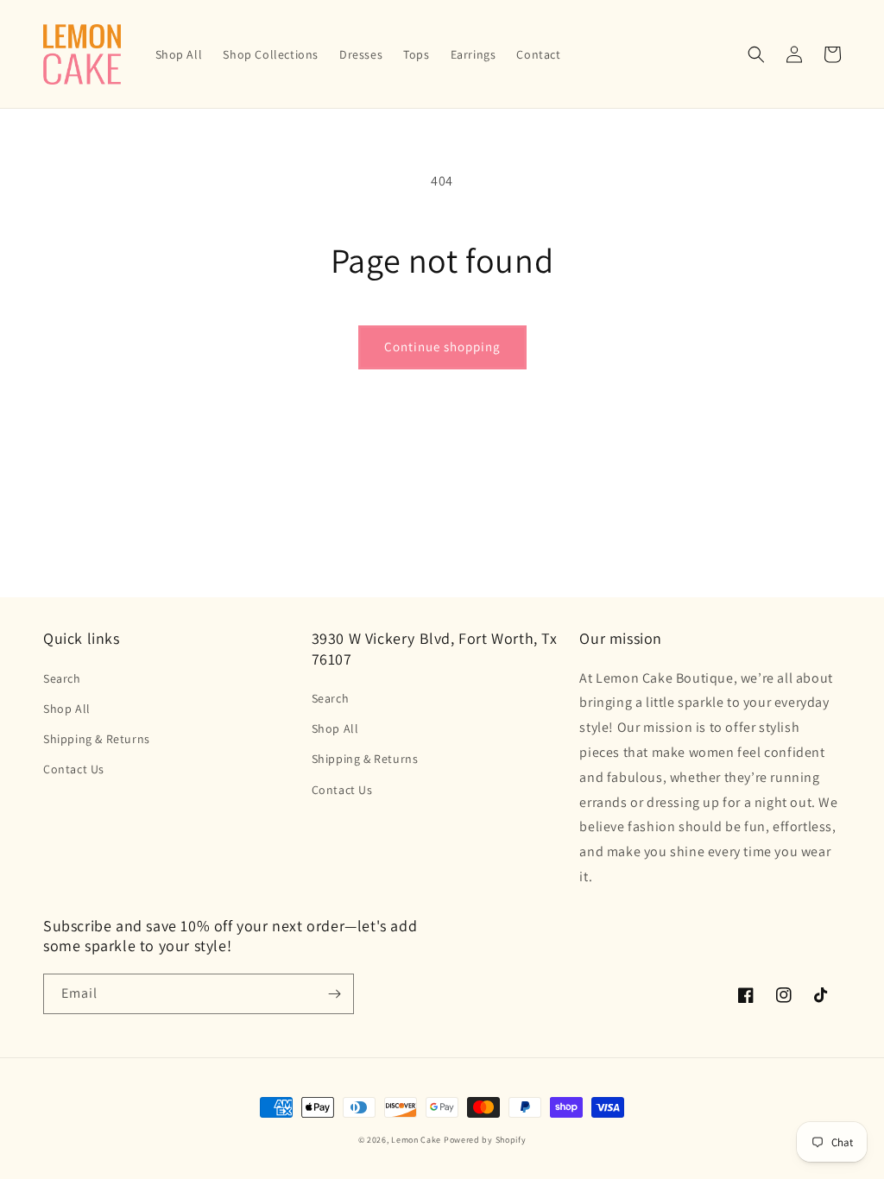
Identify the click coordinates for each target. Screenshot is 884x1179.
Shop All (67, 708)
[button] (756, 54)
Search (62, 678)
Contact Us (73, 769)
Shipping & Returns (96, 739)
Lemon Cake (416, 1139)
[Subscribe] (334, 994)
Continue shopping (442, 346)
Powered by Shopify (485, 1139)
